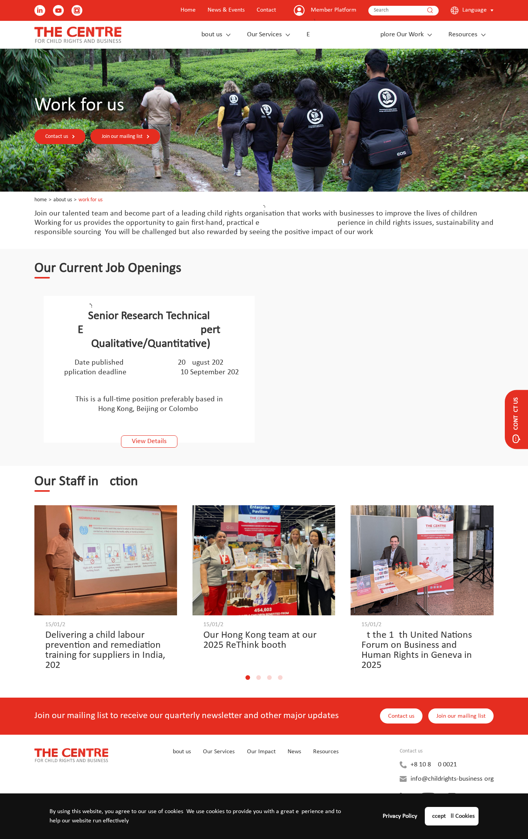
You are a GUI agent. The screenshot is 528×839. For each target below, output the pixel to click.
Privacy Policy (400, 816)
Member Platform (333, 10)
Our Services (264, 34)
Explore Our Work (365, 34)
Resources (462, 34)
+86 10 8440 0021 (433, 764)
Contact (266, 10)
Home (188, 10)
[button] (247, 677)
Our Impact (261, 752)
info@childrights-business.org (452, 779)
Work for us (90, 200)
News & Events (226, 10)
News (294, 752)
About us (210, 34)
